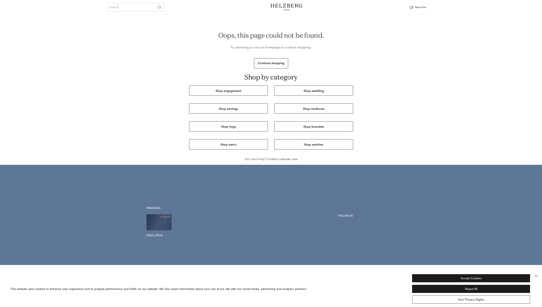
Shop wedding (313, 91)
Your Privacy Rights (471, 299)
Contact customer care (282, 159)
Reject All (471, 289)
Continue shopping (271, 63)
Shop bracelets (313, 126)
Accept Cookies (471, 278)
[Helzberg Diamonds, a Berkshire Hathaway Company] (286, 7)
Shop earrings (228, 108)
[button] (420, 7)
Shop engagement (228, 91)
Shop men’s (228, 144)
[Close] (536, 275)
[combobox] (136, 7)
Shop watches (313, 144)
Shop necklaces (314, 108)
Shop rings (228, 126)
